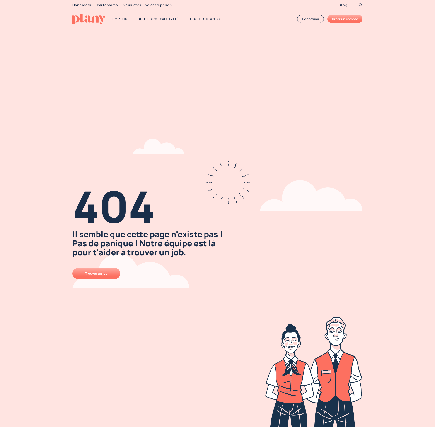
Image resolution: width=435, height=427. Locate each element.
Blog (343, 5)
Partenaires (107, 5)
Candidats (82, 5)
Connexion (310, 19)
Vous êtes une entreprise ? (147, 5)
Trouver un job (96, 273)
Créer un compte (345, 19)
